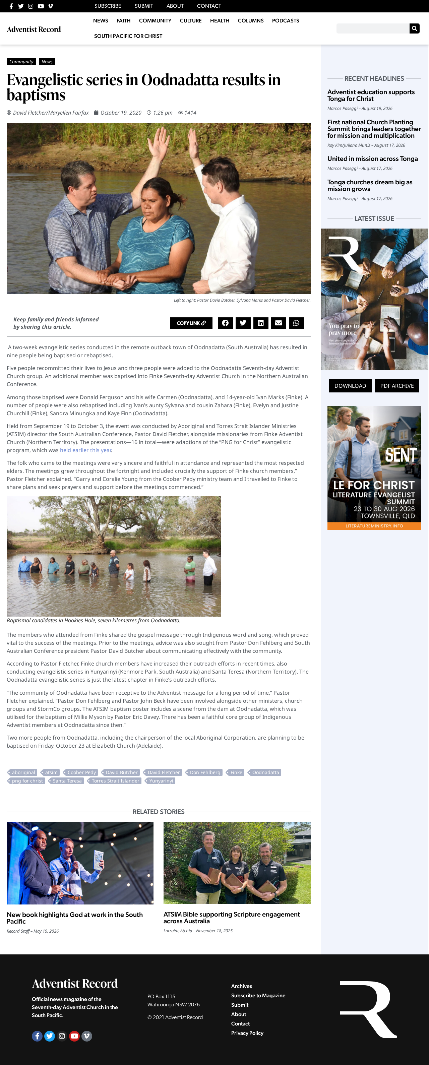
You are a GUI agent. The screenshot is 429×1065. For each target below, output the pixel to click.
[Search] (415, 28)
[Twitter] (20, 6)
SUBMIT (144, 6)
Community (21, 61)
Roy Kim (334, 145)
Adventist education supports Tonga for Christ (371, 95)
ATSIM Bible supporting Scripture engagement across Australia (232, 917)
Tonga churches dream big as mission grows (370, 185)
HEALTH (220, 20)
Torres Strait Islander (115, 780)
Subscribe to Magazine (258, 995)
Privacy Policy (247, 1033)
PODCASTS (285, 20)
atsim (51, 772)
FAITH (124, 20)
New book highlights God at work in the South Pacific (75, 918)
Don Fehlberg (205, 772)
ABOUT (175, 6)
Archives (241, 986)
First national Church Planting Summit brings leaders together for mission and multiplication (374, 128)
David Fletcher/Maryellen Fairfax (51, 112)
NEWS (100, 20)
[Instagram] (30, 6)
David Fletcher (164, 772)
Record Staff (18, 931)
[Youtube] (40, 6)
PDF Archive (397, 385)
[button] (191, 323)
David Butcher (122, 772)
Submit (239, 1005)
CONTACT (209, 6)
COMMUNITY (155, 20)
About (238, 1014)
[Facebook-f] (11, 6)
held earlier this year (85, 450)
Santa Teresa (67, 780)
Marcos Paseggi (342, 108)
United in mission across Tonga (372, 158)
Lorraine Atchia (178, 931)
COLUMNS (251, 20)
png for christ (27, 780)
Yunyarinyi (161, 780)
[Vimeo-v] (50, 6)
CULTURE (191, 20)
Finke (236, 772)
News (47, 61)
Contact (240, 1023)
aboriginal (23, 772)
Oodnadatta (265, 772)
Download (350, 385)
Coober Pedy (82, 772)
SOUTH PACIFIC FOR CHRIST (128, 36)
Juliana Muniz (357, 145)
